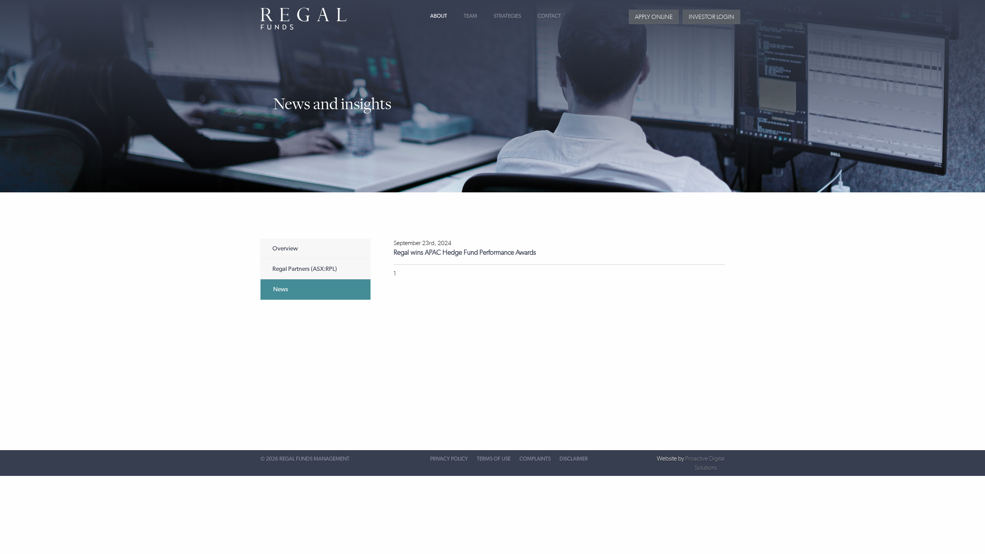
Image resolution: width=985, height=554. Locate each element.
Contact (549, 16)
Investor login (711, 16)
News (280, 289)
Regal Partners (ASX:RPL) (304, 269)
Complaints (535, 459)
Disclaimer (573, 459)
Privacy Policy (449, 459)
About (438, 16)
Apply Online (654, 16)
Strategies (507, 16)
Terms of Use (494, 459)
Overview (285, 248)
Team (470, 16)
